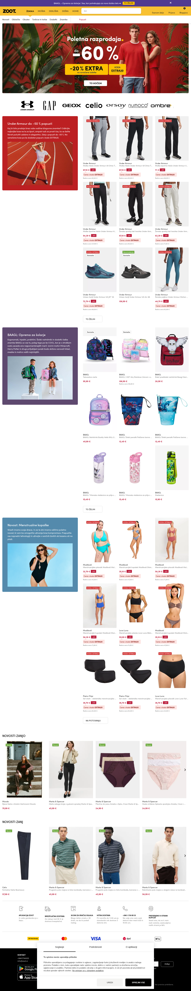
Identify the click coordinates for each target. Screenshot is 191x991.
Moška (41, 11)
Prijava (172, 12)
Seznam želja (158, 12)
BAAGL (86, 374)
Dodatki (53, 19)
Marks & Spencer (56, 801)
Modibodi (87, 564)
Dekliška (53, 11)
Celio (4, 887)
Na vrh (184, 975)
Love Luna (123, 630)
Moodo (5, 801)
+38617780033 (23, 958)
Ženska (30, 11)
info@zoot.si (23, 961)
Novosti (5, 19)
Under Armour (89, 163)
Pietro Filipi (88, 696)
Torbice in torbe (39, 19)
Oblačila (16, 19)
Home (75, 11)
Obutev (26, 19)
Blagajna (184, 10)
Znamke (63, 19)
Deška (65, 11)
